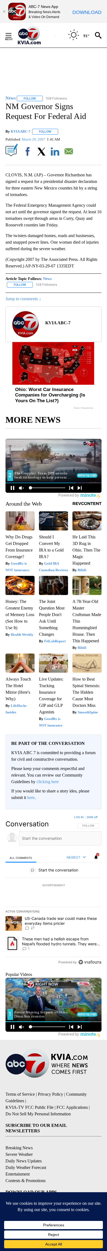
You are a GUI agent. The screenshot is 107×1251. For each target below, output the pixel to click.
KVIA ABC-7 (20, 131)
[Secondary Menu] (12, 35)
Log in (79, 817)
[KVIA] (35, 35)
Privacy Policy (50, 1094)
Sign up (92, 817)
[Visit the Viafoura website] (90, 962)
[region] (53, 891)
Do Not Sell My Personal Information (38, 1114)
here (31, 797)
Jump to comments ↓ (23, 298)
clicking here (47, 781)
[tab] (20, 857)
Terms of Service (20, 1094)
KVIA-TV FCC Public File (29, 1107)
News (47, 279)
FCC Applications (72, 1107)
